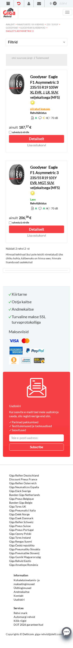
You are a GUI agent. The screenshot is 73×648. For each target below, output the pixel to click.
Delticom (28, 634)
